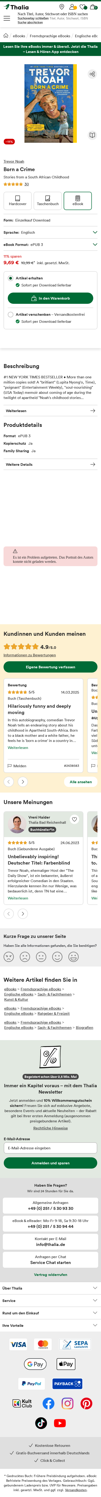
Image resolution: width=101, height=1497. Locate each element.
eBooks (19, 36)
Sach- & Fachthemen (55, 994)
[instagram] (68, 1404)
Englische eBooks (18, 994)
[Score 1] (9, 957)
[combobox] (10, 278)
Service (9, 1300)
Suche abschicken (30, 22)
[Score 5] (73, 957)
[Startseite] (6, 35)
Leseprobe (92, 135)
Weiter (23, 782)
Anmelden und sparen (50, 1163)
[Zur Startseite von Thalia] (27, 7)
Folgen (74, 819)
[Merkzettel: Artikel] (82, 7)
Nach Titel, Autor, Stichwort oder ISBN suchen (53, 14)
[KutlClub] (22, 1404)
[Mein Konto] (72, 7)
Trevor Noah (14, 161)
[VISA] (18, 1345)
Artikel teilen (92, 74)
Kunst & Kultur (16, 999)
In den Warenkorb (54, 298)
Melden (19, 766)
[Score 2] (25, 957)
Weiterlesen (16, 410)
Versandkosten (76, 1490)
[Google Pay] (35, 1364)
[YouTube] (60, 1423)
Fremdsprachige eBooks (50, 36)
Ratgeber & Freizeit (54, 1013)
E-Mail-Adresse (17, 1138)
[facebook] (48, 1404)
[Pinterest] (86, 1404)
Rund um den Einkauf (20, 1313)
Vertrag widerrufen (50, 1274)
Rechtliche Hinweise (50, 1128)
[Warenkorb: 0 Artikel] (93, 7)
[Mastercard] (43, 1345)
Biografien (84, 1027)
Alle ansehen (81, 781)
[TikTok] (41, 1423)
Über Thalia (12, 1288)
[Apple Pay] (66, 1364)
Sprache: (19, 232)
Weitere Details (19, 464)
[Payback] (67, 1384)
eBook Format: (23, 244)
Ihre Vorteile (12, 1325)
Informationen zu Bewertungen (30, 655)
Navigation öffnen (7, 18)
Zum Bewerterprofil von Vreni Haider (43, 824)
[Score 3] (41, 957)
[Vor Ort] (62, 7)
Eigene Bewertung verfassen (50, 667)
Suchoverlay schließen (33, 18)
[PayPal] (31, 1384)
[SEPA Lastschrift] (75, 1345)
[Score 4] (57, 957)
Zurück (9, 782)
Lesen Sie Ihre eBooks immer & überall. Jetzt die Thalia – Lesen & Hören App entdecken (50, 49)
